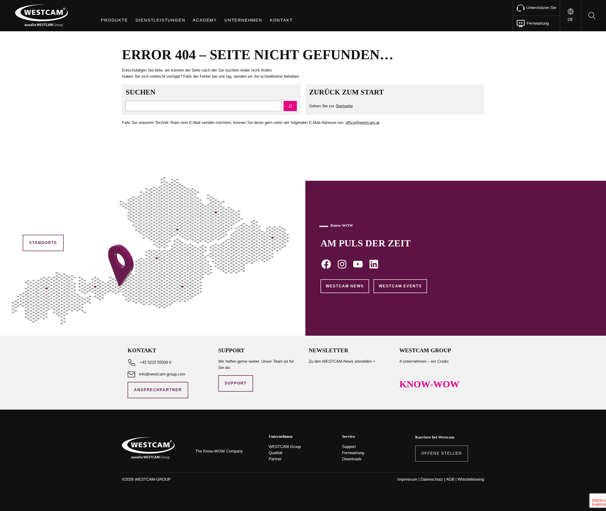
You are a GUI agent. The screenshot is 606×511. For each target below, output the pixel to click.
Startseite (344, 106)
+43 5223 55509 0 (155, 362)
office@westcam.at (362, 122)
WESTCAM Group (285, 446)
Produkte (114, 20)
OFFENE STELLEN (441, 453)
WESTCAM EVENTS (400, 286)
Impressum (407, 479)
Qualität (275, 453)
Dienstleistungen (160, 20)
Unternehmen (243, 20)
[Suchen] (290, 106)
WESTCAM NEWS (345, 286)
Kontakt (281, 20)
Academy (205, 20)
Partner (275, 459)
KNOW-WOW (429, 384)
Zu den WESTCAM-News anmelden (340, 361)
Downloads (351, 459)
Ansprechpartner (158, 390)
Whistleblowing (471, 479)
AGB (450, 479)
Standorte (43, 243)
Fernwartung (353, 453)
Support (236, 383)
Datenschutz (432, 479)
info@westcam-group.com (162, 374)
